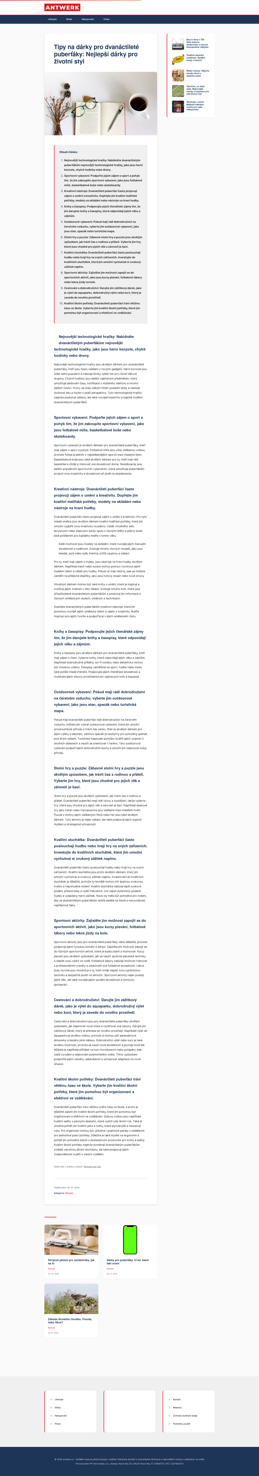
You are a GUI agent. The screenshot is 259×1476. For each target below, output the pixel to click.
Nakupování (88, 19)
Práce (106, 19)
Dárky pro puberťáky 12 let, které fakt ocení (128, 1261)
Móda (69, 19)
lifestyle (69, 1193)
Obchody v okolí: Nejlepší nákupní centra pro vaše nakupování (195, 105)
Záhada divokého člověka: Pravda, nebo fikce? (70, 1320)
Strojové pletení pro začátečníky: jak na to (71, 1261)
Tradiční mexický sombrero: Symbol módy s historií (195, 58)
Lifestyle (52, 19)
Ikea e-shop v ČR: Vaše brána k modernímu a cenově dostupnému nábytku (197, 43)
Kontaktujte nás (92, 1166)
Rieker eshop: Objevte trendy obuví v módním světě (197, 73)
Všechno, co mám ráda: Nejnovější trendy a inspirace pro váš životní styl (197, 90)
